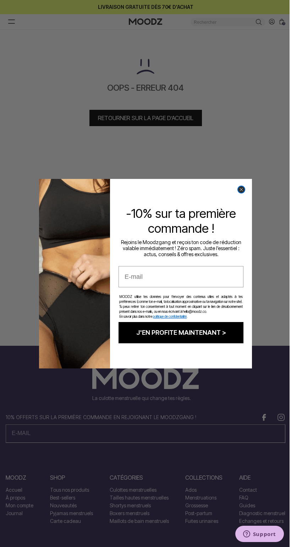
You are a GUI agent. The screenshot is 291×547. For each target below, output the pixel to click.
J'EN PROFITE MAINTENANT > (181, 332)
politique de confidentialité (170, 316)
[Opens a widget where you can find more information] (259, 534)
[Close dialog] (241, 189)
